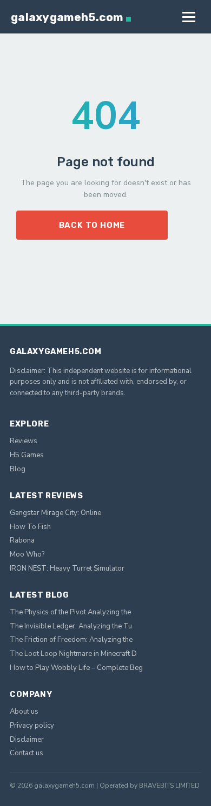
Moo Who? (27, 554)
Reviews (23, 441)
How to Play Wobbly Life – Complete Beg (76, 668)
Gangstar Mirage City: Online (55, 513)
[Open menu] (188, 16)
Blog (17, 469)
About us (24, 711)
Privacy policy (32, 725)
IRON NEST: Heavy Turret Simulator (67, 568)
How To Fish (30, 527)
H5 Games (27, 455)
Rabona (22, 540)
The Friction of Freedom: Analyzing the (71, 640)
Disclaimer (27, 739)
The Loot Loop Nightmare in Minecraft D (73, 654)
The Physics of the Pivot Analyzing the (70, 612)
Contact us (26, 753)
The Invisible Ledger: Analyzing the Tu (71, 626)
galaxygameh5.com (67, 17)
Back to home (92, 225)
